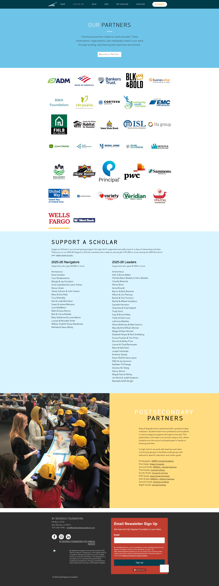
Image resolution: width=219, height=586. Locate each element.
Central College (158, 470)
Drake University (157, 464)
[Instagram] (61, 536)
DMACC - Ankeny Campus (162, 479)
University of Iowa (160, 473)
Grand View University (159, 476)
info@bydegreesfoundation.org (81, 528)
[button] (59, 81)
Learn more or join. (64, 255)
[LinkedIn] (68, 536)
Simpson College (161, 482)
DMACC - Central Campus (165, 467)
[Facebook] (54, 536)
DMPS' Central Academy (163, 461)
